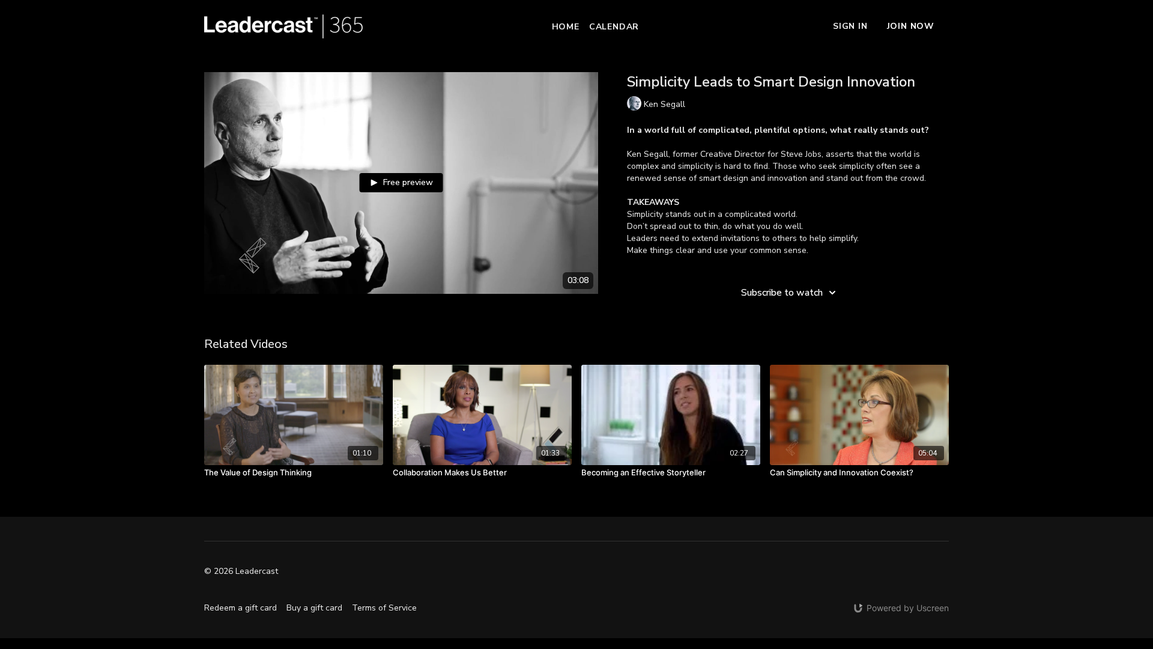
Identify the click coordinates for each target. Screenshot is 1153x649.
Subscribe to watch (782, 292)
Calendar (614, 26)
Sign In (850, 26)
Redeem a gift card (240, 608)
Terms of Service (384, 608)
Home (566, 26)
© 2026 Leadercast (241, 571)
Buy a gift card (314, 608)
